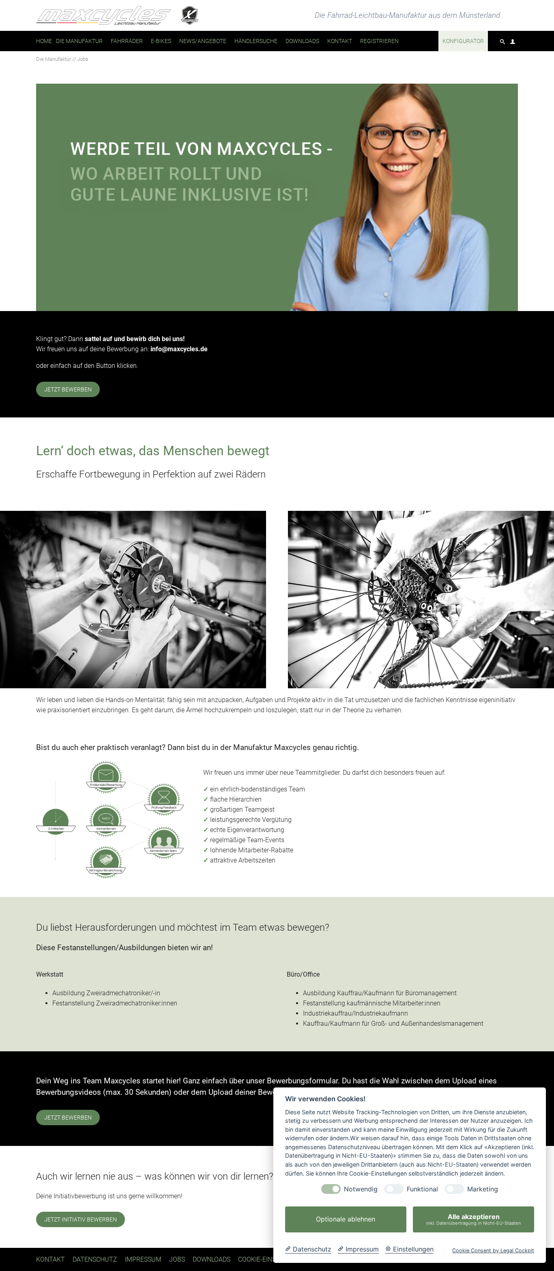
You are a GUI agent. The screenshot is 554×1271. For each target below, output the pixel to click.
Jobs (177, 1259)
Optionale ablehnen (345, 1219)
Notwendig (361, 1189)
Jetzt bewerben (68, 389)
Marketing (482, 1189)
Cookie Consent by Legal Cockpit (493, 1250)
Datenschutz (95, 1259)
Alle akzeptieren (473, 1219)
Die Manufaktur (53, 59)
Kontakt (50, 1259)
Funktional (422, 1189)
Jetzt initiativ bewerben (80, 1219)
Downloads (211, 1259)
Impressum (143, 1259)
